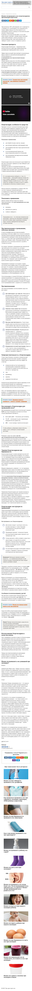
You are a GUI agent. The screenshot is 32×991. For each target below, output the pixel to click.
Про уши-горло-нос (8, 2)
